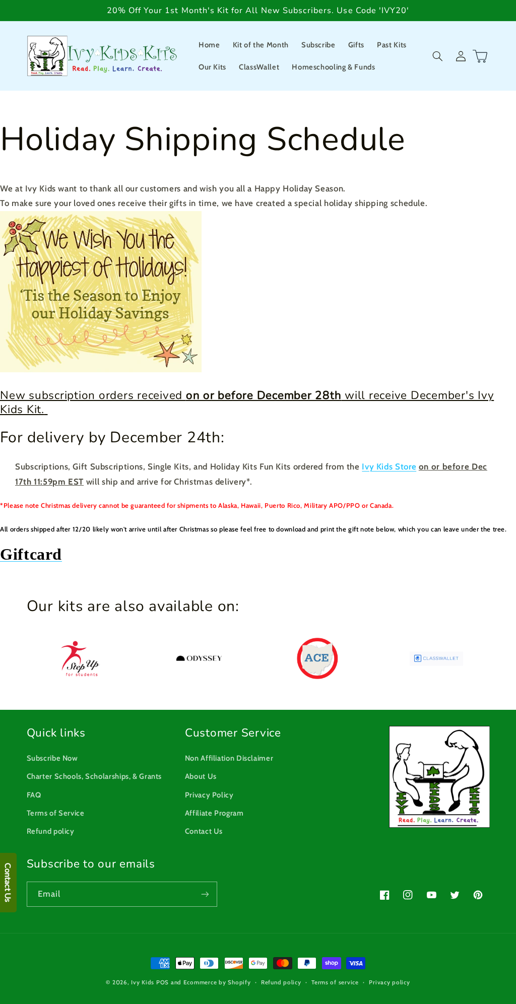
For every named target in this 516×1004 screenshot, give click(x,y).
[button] (437, 56)
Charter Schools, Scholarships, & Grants (94, 776)
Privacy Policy (209, 794)
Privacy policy (389, 982)
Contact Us (204, 831)
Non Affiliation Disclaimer (229, 758)
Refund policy (51, 831)
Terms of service (335, 982)
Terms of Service (56, 813)
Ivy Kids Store (389, 466)
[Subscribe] (204, 894)
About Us (201, 776)
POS (162, 982)
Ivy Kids (142, 982)
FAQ (34, 794)
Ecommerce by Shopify (217, 982)
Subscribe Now (52, 758)
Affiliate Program (214, 813)
